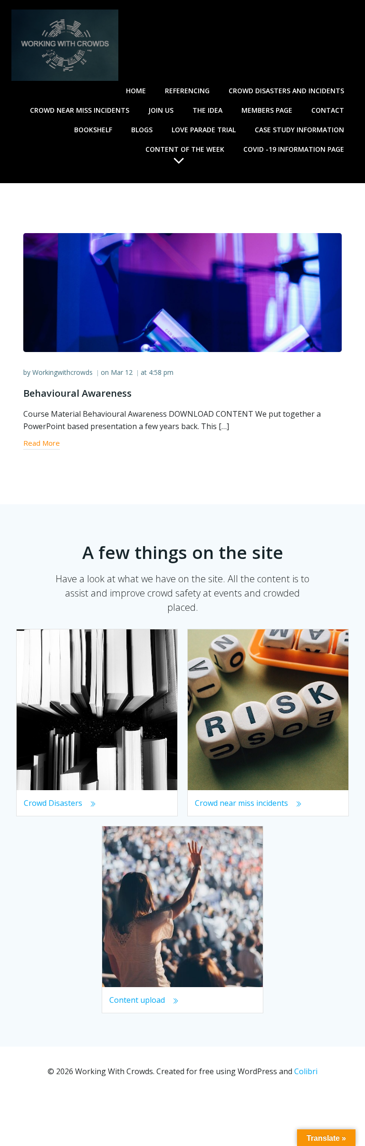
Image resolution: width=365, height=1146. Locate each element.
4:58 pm (161, 372)
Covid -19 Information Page (293, 149)
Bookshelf (93, 129)
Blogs (142, 129)
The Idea (207, 110)
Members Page (266, 110)
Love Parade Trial (204, 129)
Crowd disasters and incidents (286, 90)
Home (136, 90)
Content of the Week (184, 149)
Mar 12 (122, 372)
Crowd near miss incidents (79, 110)
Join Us (160, 110)
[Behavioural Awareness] (182, 291)
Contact (327, 110)
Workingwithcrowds (62, 372)
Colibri (305, 1071)
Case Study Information (299, 129)
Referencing (187, 90)
